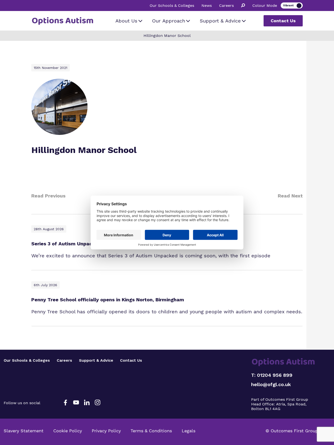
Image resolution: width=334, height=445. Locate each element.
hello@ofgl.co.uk (271, 384)
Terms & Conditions (151, 430)
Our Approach (168, 20)
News (206, 6)
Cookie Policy (67, 430)
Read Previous (48, 196)
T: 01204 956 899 (271, 375)
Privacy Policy (106, 430)
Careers (226, 6)
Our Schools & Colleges (172, 6)
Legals (188, 430)
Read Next (290, 196)
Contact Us (283, 20)
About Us (126, 20)
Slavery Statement (24, 430)
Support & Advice (220, 20)
